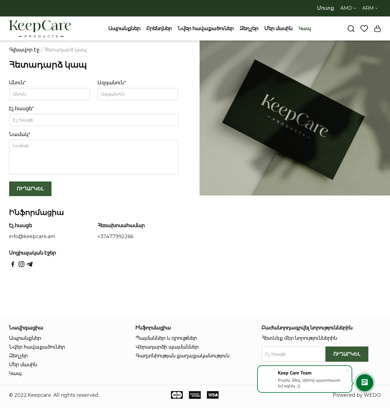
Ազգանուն (111, 83)
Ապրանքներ (124, 28)
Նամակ (18, 134)
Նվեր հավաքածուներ (206, 28)
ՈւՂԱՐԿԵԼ (346, 354)
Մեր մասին (278, 28)
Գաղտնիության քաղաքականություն (182, 356)
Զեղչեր (249, 28)
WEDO (372, 395)
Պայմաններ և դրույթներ (166, 338)
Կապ (305, 28)
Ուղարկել (30, 188)
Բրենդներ (159, 28)
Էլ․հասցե (20, 108)
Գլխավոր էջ (24, 50)
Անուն (16, 83)
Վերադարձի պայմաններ (167, 347)
